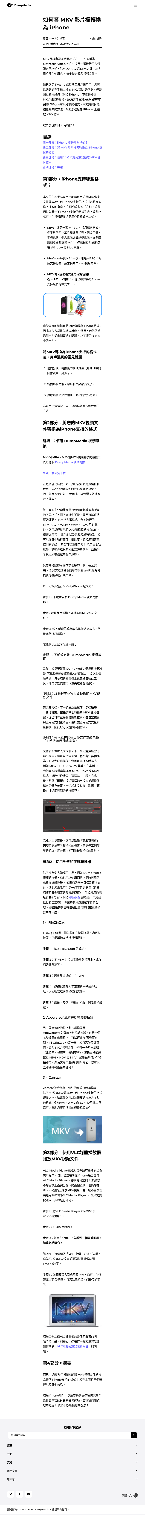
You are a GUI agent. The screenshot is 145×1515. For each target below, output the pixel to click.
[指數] (19, 5)
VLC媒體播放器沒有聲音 (72, 1346)
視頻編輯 (74, 897)
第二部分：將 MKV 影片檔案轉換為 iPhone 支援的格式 (72, 150)
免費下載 (48, 473)
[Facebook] (19, 1494)
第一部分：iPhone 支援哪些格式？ (65, 142)
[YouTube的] (28, 1494)
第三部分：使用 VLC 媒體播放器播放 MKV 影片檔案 (71, 160)
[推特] (10, 1494)
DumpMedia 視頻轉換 (70, 462)
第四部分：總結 (53, 167)
